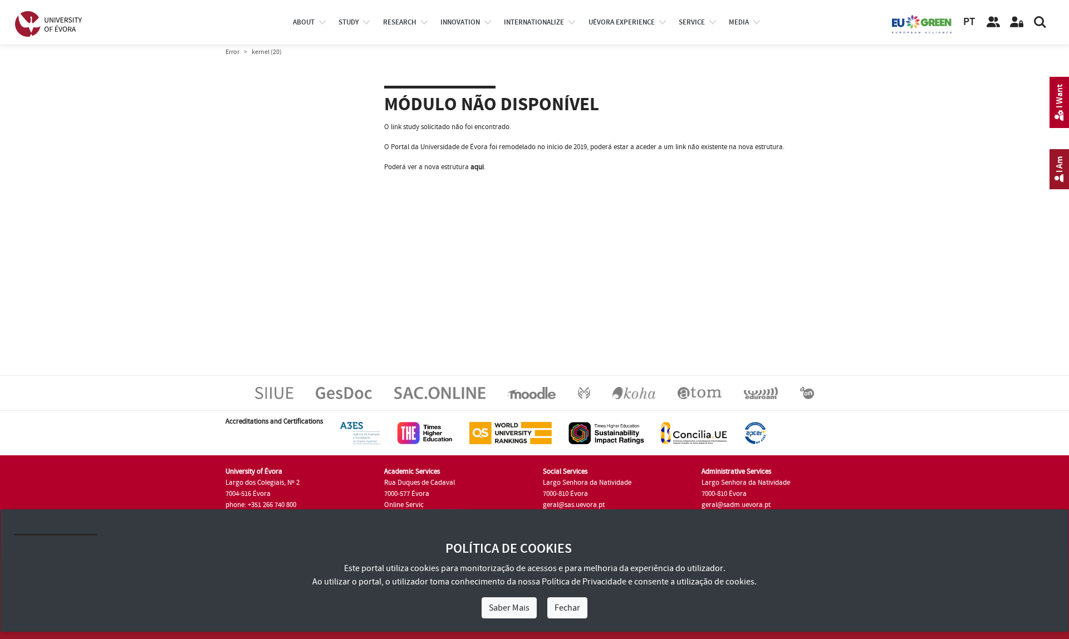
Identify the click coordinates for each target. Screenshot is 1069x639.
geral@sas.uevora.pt (574, 505)
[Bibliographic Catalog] (633, 392)
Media (739, 22)
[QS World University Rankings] (510, 432)
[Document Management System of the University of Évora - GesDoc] (344, 392)
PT (969, 22)
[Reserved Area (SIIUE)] (1016, 22)
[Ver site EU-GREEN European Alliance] (922, 23)
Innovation (460, 22)
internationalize (534, 22)
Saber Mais (509, 607)
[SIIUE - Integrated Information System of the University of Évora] (274, 392)
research (399, 22)
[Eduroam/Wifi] (761, 392)
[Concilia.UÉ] (694, 432)
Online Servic (404, 505)
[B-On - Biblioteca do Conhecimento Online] (807, 392)
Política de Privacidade (584, 581)
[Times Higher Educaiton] (425, 432)
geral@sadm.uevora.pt (736, 505)
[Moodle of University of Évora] (531, 392)
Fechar (567, 607)
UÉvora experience (622, 22)
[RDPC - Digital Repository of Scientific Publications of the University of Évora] (584, 392)
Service (692, 22)
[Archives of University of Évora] (700, 392)
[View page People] (993, 22)
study (349, 22)
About (304, 22)
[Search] (1040, 22)
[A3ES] (360, 432)
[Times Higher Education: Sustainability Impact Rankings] (606, 432)
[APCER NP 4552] (755, 432)
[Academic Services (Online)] (440, 392)
